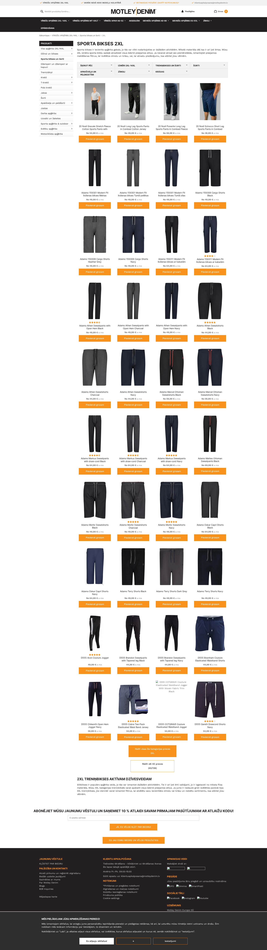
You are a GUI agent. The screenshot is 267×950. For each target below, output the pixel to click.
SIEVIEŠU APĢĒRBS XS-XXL (185, 21)
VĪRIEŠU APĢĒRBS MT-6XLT (85, 21)
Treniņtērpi (47, 72)
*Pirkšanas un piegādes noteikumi (121, 885)
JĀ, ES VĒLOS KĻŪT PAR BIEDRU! (133, 827)
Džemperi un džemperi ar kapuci (54, 65)
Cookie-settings (111, 898)
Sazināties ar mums (49, 879)
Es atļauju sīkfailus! (96, 941)
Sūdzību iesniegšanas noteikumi (120, 892)
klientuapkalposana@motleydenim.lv (211, 3)
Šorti (43, 98)
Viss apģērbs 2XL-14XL (52, 48)
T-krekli (45, 82)
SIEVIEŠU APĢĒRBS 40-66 (155, 21)
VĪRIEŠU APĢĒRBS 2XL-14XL (54, 21)
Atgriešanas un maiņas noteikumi (121, 889)
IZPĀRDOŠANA (47, 28)
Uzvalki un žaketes (51, 118)
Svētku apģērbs (49, 129)
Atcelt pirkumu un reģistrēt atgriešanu (60, 873)
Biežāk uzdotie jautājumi (52, 876)
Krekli (44, 77)
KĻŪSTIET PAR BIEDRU (51, 863)
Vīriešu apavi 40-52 (113, 21)
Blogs (42, 886)
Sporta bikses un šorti (52, 59)
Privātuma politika (113, 895)
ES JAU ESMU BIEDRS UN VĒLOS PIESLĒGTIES (133, 840)
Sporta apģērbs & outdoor (54, 123)
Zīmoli (206, 21)
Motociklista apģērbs (52, 134)
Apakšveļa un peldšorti (53, 103)
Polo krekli (46, 87)
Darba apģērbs (48, 113)
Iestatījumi (170, 941)
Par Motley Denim (48, 882)
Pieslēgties (189, 11)
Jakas (44, 93)
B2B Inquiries (46, 889)
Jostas (44, 108)
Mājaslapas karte (48, 896)
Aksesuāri (134, 21)
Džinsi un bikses (49, 53)
